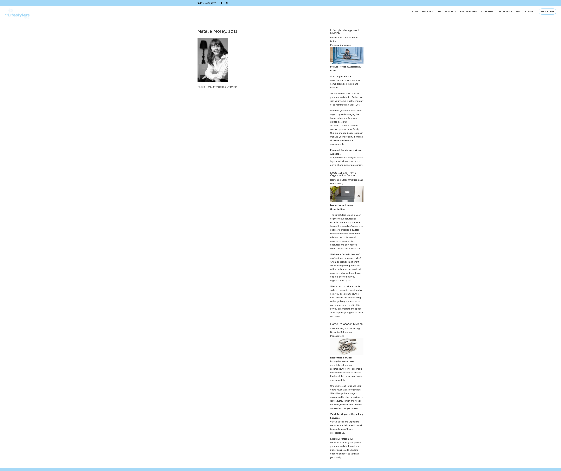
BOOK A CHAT (547, 11)
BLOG (518, 12)
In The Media (487, 12)
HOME (415, 12)
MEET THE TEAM (445, 12)
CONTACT (530, 12)
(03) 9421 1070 (208, 3)
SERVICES (426, 12)
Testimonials (504, 12)
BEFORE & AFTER (468, 12)
